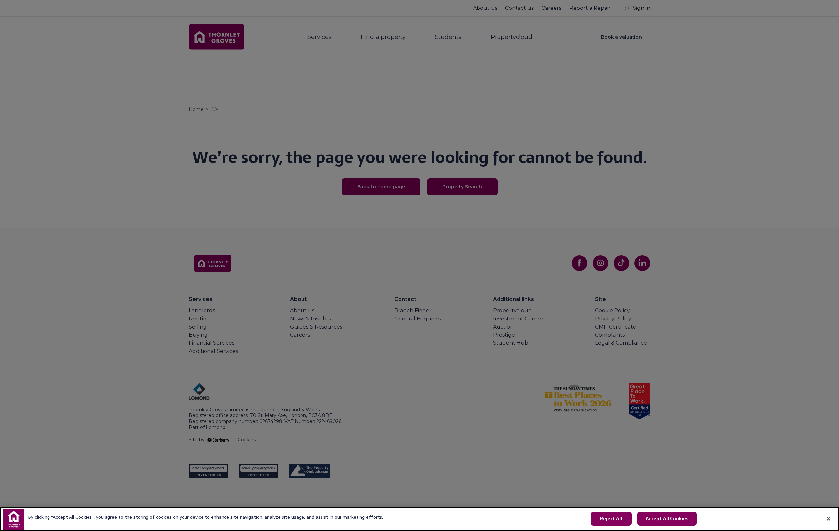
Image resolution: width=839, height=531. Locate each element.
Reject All (611, 518)
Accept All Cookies (667, 518)
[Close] (828, 518)
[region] (419, 519)
